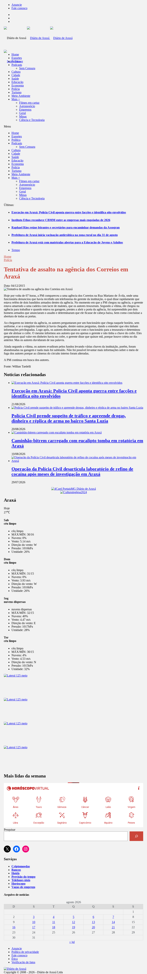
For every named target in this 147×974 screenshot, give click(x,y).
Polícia (15, 89)
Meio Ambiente (20, 95)
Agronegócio (27, 106)
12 (73, 922)
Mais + (15, 99)
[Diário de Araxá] (50, 38)
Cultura (15, 71)
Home (7, 256)
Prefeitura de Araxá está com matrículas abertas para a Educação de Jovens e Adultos (67, 242)
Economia (17, 85)
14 (113, 922)
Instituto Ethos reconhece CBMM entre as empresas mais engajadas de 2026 (60, 220)
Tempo (15, 250)
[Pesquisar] (136, 836)
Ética (14, 958)
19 (73, 927)
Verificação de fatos (23, 962)
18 (53, 927)
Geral (22, 113)
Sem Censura (27, 68)
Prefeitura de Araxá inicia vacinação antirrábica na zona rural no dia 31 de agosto (64, 235)
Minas (23, 116)
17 (33, 927)
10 (33, 922)
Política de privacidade (25, 952)
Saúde (15, 78)
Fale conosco (19, 8)
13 (93, 922)
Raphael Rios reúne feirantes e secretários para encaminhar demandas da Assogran (65, 227)
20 (93, 927)
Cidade (15, 75)
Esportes (16, 58)
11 (53, 922)
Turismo (16, 92)
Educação (17, 82)
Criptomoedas (20, 866)
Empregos (25, 109)
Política (15, 61)
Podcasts (16, 64)
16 (13, 927)
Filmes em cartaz (29, 102)
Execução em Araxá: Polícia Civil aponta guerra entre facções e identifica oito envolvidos (68, 212)
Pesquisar (9, 829)
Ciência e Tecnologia (32, 120)
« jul (72, 942)
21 (113, 927)
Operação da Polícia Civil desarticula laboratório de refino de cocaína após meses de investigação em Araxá (72, 471)
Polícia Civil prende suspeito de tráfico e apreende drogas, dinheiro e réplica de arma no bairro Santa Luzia (68, 418)
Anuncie (16, 4)
